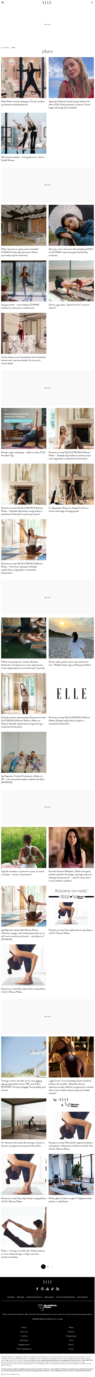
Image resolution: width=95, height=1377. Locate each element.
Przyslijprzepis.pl (71, 1336)
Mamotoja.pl (24, 1340)
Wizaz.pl (71, 1344)
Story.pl (71, 1349)
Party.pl (24, 1327)
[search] (92, 2)
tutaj (18, 1374)
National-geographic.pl (24, 1349)
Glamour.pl (24, 1332)
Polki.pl (71, 1327)
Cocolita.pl (24, 1336)
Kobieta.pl (71, 1332)
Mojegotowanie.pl (24, 1344)
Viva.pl (71, 1340)
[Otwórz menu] (2, 2)
